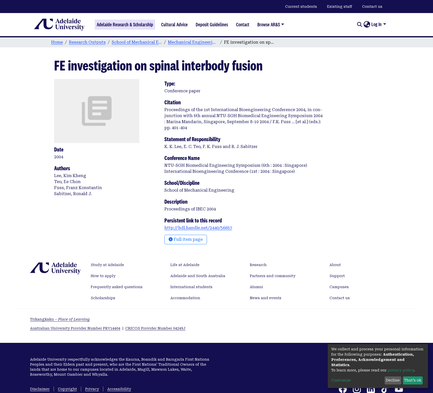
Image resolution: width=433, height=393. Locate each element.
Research (258, 265)
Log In (376, 24)
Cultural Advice (174, 25)
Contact (242, 25)
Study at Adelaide (107, 265)
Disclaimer (40, 389)
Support (337, 276)
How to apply (103, 276)
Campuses (339, 287)
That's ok (412, 380)
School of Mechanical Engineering (137, 42)
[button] (367, 25)
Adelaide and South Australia (197, 276)
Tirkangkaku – (60, 319)
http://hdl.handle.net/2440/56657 (198, 227)
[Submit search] (359, 25)
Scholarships (103, 298)
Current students (301, 7)
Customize (341, 380)
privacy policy (401, 370)
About (335, 265)
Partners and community (272, 276)
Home (57, 42)
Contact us (372, 7)
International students (191, 287)
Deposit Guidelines (212, 25)
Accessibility (119, 389)
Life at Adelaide (184, 265)
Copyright (67, 389)
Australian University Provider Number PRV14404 (75, 328)
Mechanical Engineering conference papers (193, 42)
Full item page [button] (188, 239)
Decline (393, 380)
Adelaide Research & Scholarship (125, 25)
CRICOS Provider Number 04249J (155, 328)
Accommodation (185, 298)
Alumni (256, 287)
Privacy (92, 389)
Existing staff (339, 7)
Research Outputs (87, 42)
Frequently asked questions (117, 287)
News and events (265, 298)
